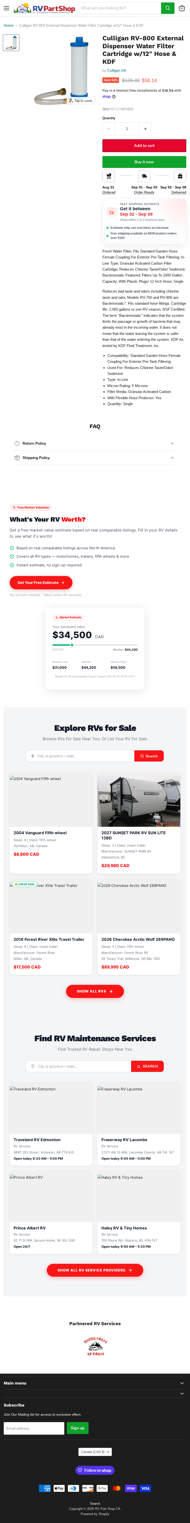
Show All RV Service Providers (91, 1270)
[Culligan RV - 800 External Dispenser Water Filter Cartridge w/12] (11, 43)
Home (9, 25)
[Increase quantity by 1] (145, 128)
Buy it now (144, 162)
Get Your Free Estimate (38, 582)
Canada (92, 1452)
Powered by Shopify (95, 1514)
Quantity (108, 118)
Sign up (78, 1428)
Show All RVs (91, 991)
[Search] (167, 8)
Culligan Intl (116, 70)
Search (150, 1066)
